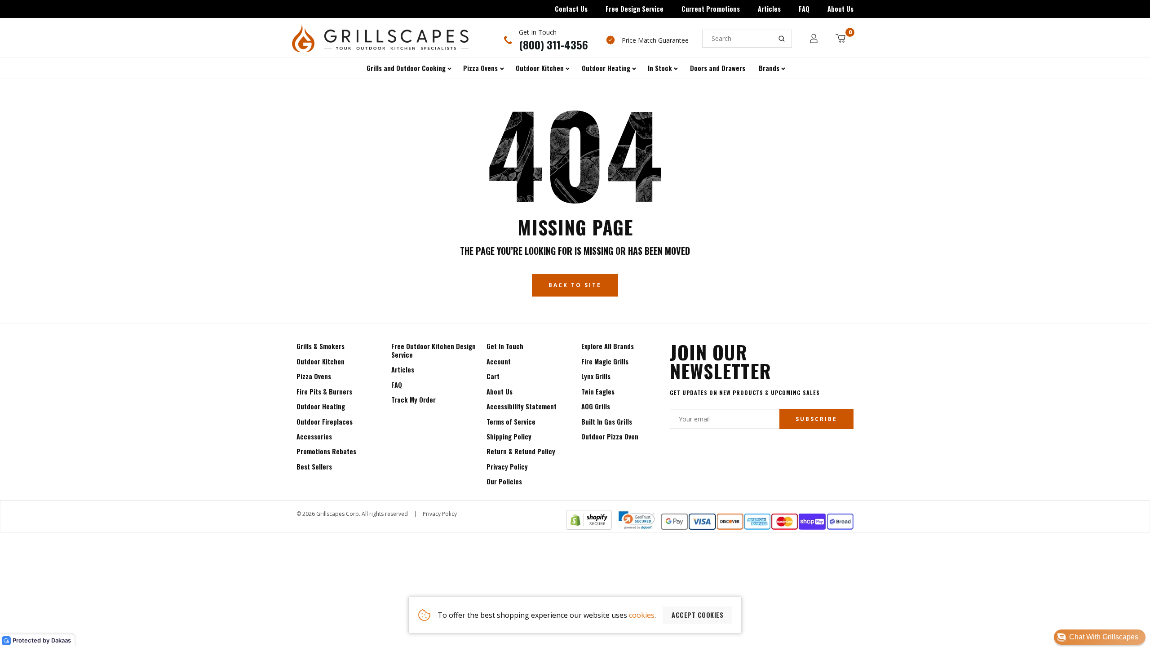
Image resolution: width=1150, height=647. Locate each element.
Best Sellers (314, 466)
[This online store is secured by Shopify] (589, 527)
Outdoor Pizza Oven (609, 436)
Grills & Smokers (320, 346)
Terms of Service (511, 421)
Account (499, 361)
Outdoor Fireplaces (324, 421)
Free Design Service (634, 8)
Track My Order (413, 399)
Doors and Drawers (717, 68)
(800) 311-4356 (553, 44)
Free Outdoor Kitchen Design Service (433, 350)
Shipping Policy (509, 436)
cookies (642, 615)
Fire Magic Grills (604, 361)
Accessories (314, 436)
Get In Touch (505, 346)
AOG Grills (595, 406)
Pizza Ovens (313, 376)
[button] (1100, 637)
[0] (840, 38)
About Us (840, 8)
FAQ (804, 8)
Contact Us (571, 8)
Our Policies (504, 481)
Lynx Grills (595, 376)
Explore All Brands (607, 346)
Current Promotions (710, 8)
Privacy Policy (507, 466)
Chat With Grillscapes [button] (1103, 637)
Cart (493, 376)
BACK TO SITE (575, 285)
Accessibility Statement (522, 406)
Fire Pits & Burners (324, 391)
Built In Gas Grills (606, 421)
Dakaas (61, 640)
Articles (769, 8)
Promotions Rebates (326, 451)
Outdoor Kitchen (320, 361)
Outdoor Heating (320, 406)
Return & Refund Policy (521, 451)
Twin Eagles (598, 391)
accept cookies (697, 615)
